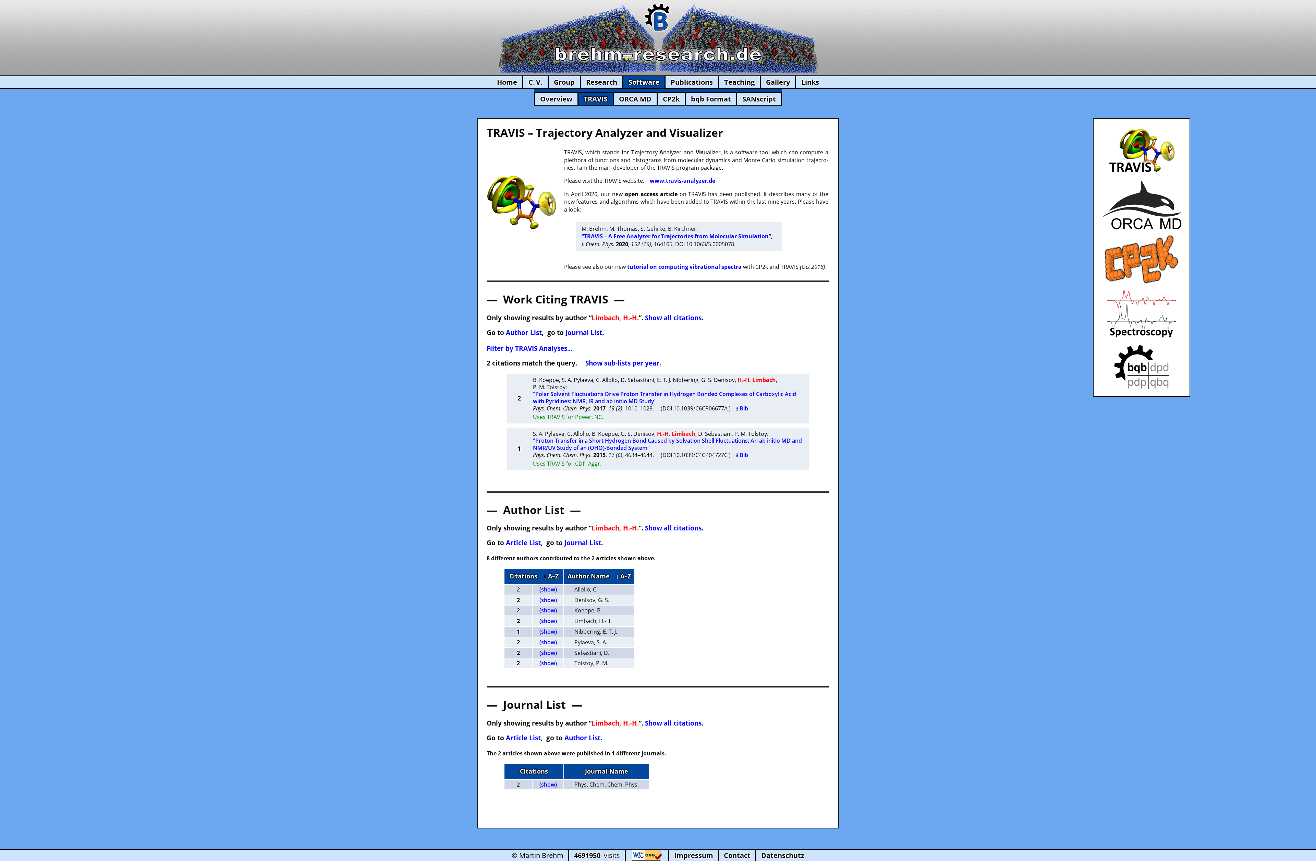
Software (644, 82)
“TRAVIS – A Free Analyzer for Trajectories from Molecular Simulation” (676, 236)
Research (601, 82)
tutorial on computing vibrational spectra (684, 267)
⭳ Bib (742, 408)
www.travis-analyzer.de (682, 180)
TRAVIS (596, 99)
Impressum (693, 855)
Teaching (739, 82)
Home (507, 82)
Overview (556, 99)
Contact (737, 855)
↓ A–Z (551, 576)
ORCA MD (635, 99)
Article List (523, 542)
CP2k (671, 99)
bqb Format (711, 99)
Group (564, 82)
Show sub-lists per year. (623, 363)
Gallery (778, 82)
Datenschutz (782, 855)
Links (810, 82)
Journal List (583, 332)
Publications (692, 82)
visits (597, 855)
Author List (524, 332)
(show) (548, 589)
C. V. (535, 82)
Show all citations (673, 317)
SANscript (759, 99)
